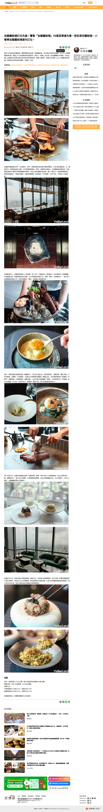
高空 (16, 43)
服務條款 (24, 796)
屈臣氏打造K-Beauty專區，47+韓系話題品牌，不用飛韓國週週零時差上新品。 (86, 121)
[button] (84, 3)
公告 (19, 796)
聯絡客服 (43, 796)
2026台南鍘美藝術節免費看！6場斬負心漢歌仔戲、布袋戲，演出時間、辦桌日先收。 (86, 103)
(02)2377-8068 (31, 799)
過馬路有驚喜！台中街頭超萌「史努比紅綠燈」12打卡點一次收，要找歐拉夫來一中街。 (86, 80)
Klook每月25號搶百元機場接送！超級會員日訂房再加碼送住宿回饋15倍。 (86, 91)
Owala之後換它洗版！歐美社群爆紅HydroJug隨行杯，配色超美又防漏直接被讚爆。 (86, 107)
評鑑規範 (37, 796)
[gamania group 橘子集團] (92, 808)
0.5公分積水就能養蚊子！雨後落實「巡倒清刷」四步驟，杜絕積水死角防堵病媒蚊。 (86, 117)
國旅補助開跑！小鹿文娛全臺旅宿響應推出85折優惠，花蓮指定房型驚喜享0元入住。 (86, 87)
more (25, 43)
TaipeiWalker (92, 7)
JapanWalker (78, 7)
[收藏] (60, 47)
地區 (40, 7)
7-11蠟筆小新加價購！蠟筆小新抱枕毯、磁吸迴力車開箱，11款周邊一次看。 (86, 110)
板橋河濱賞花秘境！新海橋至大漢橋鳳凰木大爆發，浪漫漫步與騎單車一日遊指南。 (86, 77)
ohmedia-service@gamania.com (89, 127)
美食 (7, 7)
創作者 (67, 7)
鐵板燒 (11, 43)
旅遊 (14, 7)
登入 (96, 2)
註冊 (90, 2)
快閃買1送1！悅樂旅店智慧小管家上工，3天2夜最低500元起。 (86, 94)
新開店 (49, 7)
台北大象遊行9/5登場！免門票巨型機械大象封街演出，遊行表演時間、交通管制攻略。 (86, 114)
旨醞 (6, 43)
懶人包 (58, 7)
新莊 (20, 43)
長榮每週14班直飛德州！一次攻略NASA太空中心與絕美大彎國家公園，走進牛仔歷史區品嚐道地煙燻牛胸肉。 (86, 84)
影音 (33, 7)
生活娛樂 (24, 7)
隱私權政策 (30, 796)
